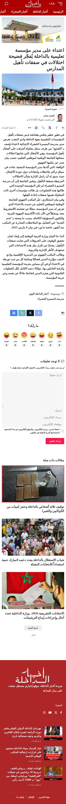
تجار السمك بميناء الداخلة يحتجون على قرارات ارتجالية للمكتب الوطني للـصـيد (23, 752)
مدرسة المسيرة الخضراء (51, 299)
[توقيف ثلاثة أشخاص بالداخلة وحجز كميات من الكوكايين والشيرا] (33, 483)
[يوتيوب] (50, 713)
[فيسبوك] (61, 713)
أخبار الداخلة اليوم (39, 293)
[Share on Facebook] (57, 128)
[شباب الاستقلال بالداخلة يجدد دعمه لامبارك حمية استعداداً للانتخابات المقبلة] (33, 537)
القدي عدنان (48, 115)
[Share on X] (50, 128)
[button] (59, 3)
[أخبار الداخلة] (33, 4)
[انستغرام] (44, 713)
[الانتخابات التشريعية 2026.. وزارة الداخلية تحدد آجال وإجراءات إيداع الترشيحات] (33, 590)
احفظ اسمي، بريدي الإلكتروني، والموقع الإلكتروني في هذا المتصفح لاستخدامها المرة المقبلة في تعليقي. (32, 431)
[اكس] (56, 713)
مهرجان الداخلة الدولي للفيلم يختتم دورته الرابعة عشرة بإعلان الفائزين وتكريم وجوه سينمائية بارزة (22, 732)
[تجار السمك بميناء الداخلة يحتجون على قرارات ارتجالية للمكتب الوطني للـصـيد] (53, 753)
